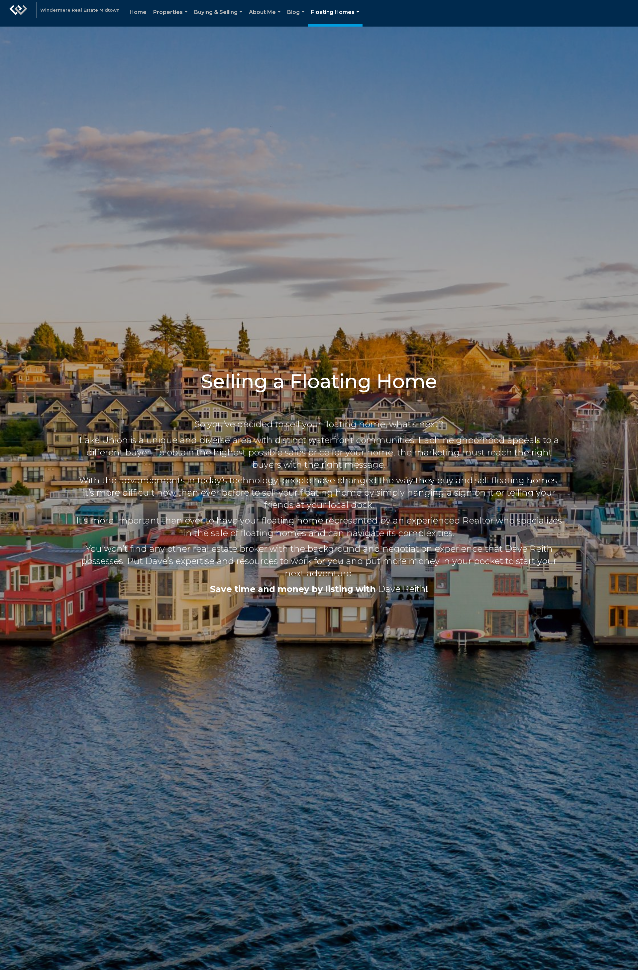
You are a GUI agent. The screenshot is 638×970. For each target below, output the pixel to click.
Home (138, 12)
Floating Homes (336, 18)
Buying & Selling (219, 18)
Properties (171, 18)
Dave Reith (402, 589)
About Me (266, 18)
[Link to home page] (18, 13)
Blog (297, 18)
